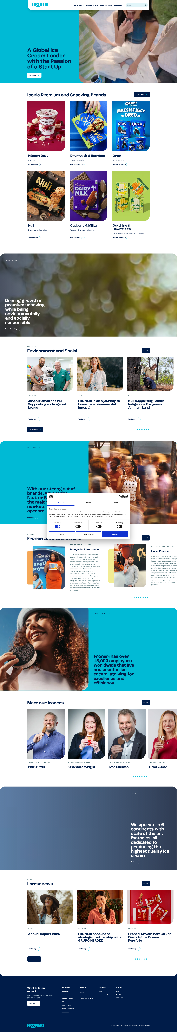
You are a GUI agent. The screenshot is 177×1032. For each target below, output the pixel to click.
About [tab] (116, 502)
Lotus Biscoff (65, 1012)
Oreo (63, 994)
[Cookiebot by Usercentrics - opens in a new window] (120, 496)
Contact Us (102, 987)
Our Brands (66, 987)
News (82, 993)
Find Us (100, 991)
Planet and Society (86, 998)
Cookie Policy (119, 987)
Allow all (115, 534)
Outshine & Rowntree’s (68, 1008)
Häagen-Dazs (65, 991)
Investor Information (103, 994)
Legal (117, 991)
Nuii (63, 1001)
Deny (62, 534)
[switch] (78, 526)
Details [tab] (88, 502)
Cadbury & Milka (66, 1005)
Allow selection (88, 534)
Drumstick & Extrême (67, 998)
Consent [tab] (61, 503)
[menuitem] (80, 5)
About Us (83, 987)
